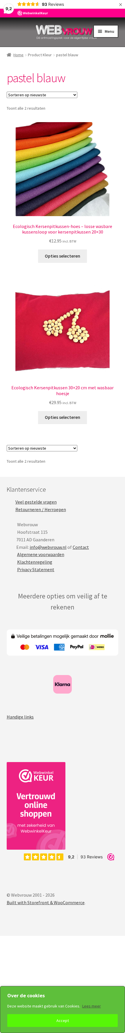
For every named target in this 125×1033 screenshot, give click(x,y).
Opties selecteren (62, 256)
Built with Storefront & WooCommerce (46, 902)
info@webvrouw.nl (48, 547)
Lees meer (91, 1006)
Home (18, 54)
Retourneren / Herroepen (40, 509)
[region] (62, 1009)
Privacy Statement (35, 569)
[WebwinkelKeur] (36, 806)
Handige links (20, 717)
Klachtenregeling (34, 562)
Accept (62, 1020)
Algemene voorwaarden (40, 554)
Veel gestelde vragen (36, 502)
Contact (81, 547)
